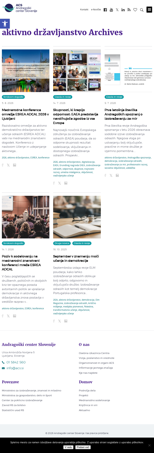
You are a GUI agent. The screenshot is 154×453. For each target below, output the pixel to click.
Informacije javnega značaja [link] (96, 368)
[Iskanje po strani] (142, 10)
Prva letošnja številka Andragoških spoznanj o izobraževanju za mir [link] (124, 114)
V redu (68, 447)
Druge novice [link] (62, 243)
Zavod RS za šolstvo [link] (14, 405)
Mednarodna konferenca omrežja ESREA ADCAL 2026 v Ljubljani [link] (25, 114)
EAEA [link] (55, 165)
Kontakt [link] (84, 10)
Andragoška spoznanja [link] (139, 158)
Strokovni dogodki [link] (13, 97)
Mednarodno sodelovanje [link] (94, 400)
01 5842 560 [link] (16, 362)
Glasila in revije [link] (63, 97)
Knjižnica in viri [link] (88, 405)
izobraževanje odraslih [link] (130, 161)
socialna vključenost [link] (115, 168)
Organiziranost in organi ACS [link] (96, 363)
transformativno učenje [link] (65, 310)
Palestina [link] (88, 307)
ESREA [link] (33, 158)
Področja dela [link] (87, 390)
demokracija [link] (111, 161)
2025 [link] (55, 300)
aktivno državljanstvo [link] (18, 158)
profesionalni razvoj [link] (137, 165)
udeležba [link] (130, 168)
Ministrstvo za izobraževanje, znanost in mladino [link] (31, 390)
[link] (5, 24)
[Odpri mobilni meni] (149, 10)
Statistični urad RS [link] (13, 410)
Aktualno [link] (84, 410)
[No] (149, 445)
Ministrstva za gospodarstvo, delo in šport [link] (27, 395)
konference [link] (43, 158)
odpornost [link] (68, 169)
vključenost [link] (87, 172)
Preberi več (83, 447)
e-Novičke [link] (96, 10)
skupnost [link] (78, 169)
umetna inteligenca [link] (70, 172)
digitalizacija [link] (88, 162)
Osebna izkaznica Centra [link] (94, 353)
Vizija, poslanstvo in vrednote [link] (96, 358)
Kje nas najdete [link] (88, 373)
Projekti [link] (83, 395)
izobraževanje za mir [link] (115, 165)
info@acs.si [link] (15, 368)
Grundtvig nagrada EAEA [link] (72, 165)
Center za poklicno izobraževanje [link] (22, 400)
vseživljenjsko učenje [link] (63, 176)
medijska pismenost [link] (73, 307)
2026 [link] (4, 158)
